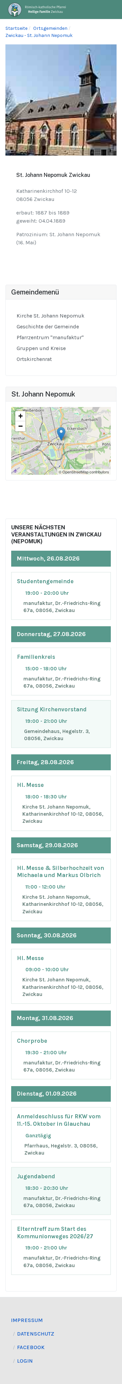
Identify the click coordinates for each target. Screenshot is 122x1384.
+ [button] (20, 416)
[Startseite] (37, 9)
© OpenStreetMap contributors (84, 471)
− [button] (20, 426)
